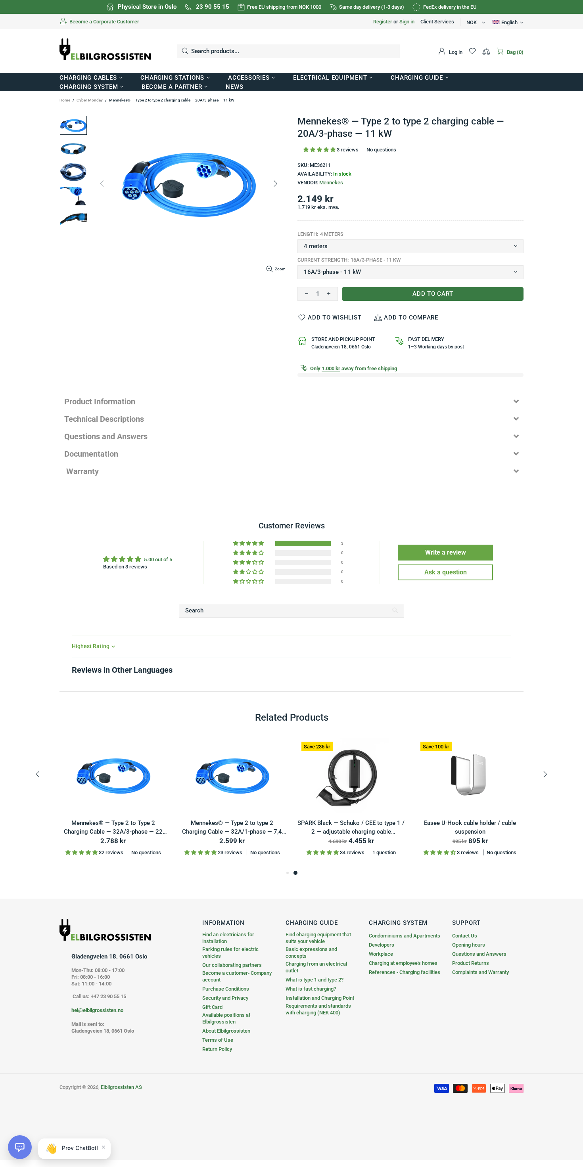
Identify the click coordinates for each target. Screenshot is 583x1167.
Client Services (437, 22)
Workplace (381, 954)
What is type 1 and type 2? (314, 980)
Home (64, 100)
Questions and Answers (479, 954)
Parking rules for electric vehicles (230, 952)
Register (382, 22)
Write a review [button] (445, 552)
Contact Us (464, 936)
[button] (320, 150)
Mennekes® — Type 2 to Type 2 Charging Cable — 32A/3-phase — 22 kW (113, 827)
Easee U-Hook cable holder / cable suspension (470, 827)
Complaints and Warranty (480, 972)
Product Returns (470, 963)
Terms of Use (217, 1040)
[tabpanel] (351, 803)
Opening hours (468, 945)
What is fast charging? (311, 989)
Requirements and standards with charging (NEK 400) (318, 1009)
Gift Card (212, 1007)
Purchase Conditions (225, 989)
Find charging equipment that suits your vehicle (318, 938)
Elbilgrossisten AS (105, 51)
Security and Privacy (225, 998)
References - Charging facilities (404, 972)
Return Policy (217, 1049)
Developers (381, 945)
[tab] (291, 401)
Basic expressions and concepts (311, 952)
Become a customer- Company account (237, 976)
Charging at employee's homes (403, 963)
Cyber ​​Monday (90, 100)
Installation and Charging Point (320, 998)
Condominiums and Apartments (404, 936)
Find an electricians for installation (228, 938)
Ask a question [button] (445, 572)
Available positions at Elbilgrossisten (226, 1018)
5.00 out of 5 (158, 559)
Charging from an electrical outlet (316, 967)
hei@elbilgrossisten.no (97, 1010)
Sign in (406, 22)
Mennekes (331, 183)
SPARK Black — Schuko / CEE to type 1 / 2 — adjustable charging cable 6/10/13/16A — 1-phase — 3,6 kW (351, 827)
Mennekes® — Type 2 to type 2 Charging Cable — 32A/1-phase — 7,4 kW (232, 827)
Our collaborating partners (232, 965)
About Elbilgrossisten (226, 1031)
